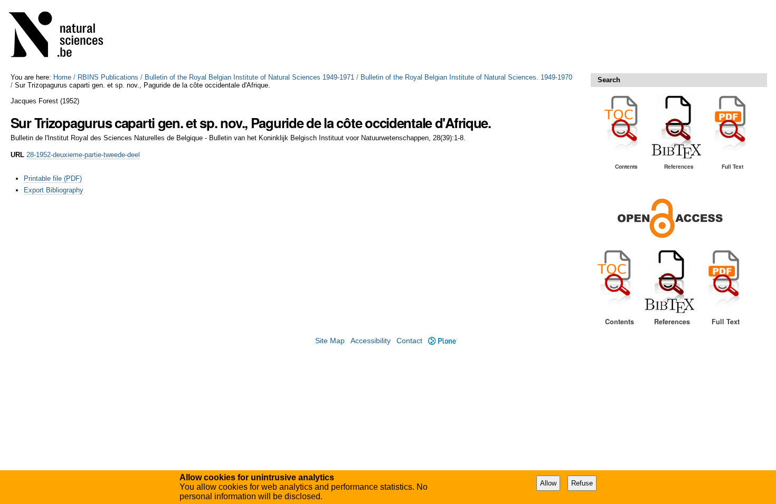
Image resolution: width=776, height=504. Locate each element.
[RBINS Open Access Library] (63, 37)
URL (17, 155)
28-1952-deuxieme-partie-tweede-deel (83, 155)
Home (62, 77)
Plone (442, 341)
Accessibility (371, 341)
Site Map (330, 341)
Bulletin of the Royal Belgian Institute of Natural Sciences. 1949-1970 (466, 77)
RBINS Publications (108, 77)
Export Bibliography (53, 190)
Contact (409, 341)
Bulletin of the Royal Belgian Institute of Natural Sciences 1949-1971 (249, 77)
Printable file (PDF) (53, 178)
